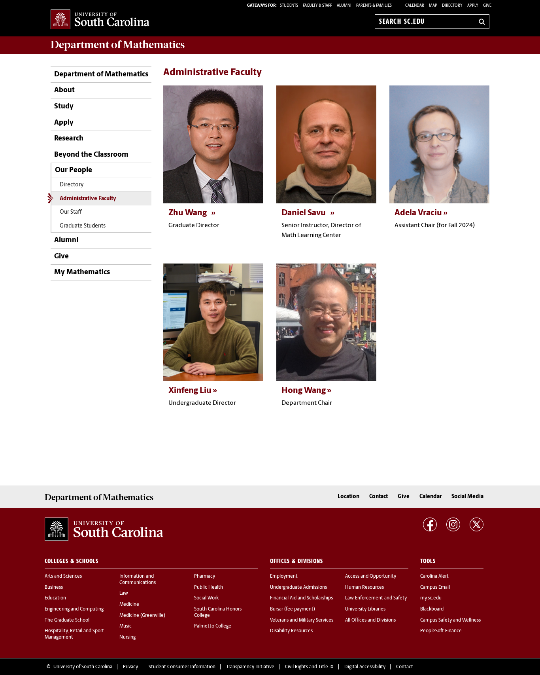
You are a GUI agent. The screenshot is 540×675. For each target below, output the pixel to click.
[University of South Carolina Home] (100, 19)
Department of (118, 45)
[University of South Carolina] (104, 529)
